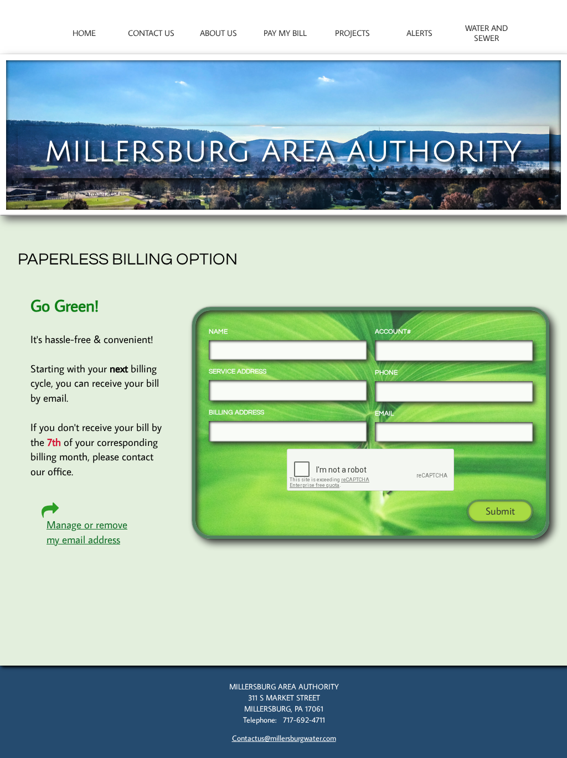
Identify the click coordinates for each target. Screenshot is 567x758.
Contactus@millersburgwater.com (284, 738)
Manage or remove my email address (87, 531)
